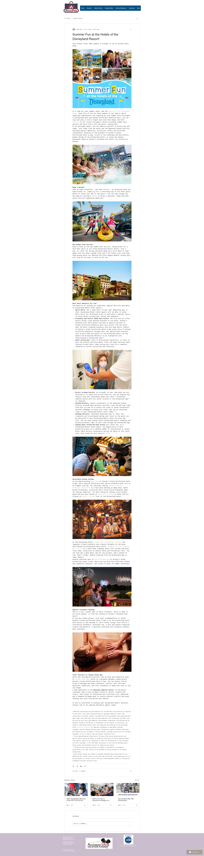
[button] (89, 8)
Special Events (77, 18)
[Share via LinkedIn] (81, 766)
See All (137, 780)
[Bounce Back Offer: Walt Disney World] (127, 789)
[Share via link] (85, 766)
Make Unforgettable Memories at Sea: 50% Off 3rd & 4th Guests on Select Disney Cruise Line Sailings (76, 799)
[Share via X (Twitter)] (77, 766)
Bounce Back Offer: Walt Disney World (126, 799)
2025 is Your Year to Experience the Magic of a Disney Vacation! (100, 799)
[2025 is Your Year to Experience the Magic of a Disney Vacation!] (102, 789)
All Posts (67, 18)
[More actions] (130, 29)
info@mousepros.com (67, 844)
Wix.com (73, 850)
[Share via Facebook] (73, 766)
